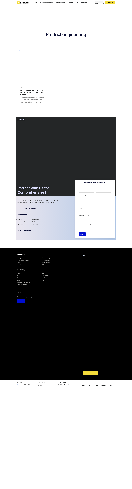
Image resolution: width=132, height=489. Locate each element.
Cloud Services (46, 260)
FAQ (43, 280)
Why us (19, 275)
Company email (82, 201)
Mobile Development (47, 258)
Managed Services (22, 258)
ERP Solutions (46, 264)
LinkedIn (83, 385)
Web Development (22, 264)
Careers (19, 280)
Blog (76, 2)
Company (70, 2)
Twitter (96, 385)
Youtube (111, 385)
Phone (80, 208)
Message (81, 222)
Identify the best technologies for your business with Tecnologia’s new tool (32, 92)
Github (90, 385)
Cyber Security (21, 262)
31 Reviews (27, 384)
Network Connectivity (47, 262)
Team (18, 277)
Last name (98, 188)
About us (19, 273)
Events (43, 277)
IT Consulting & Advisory (23, 260)
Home (35, 2)
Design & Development (46, 2)
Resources (84, 2)
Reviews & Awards (22, 284)
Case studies (45, 275)
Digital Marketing (60, 2)
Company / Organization (84, 195)
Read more (22, 106)
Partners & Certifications (23, 282)
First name (81, 188)
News (21, 87)
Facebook (103, 385)
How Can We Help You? (84, 215)
